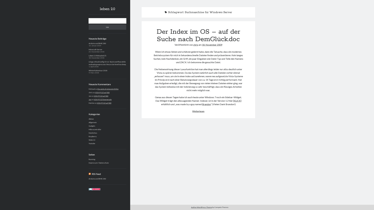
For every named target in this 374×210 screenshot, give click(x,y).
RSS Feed (96, 174)
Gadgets (92, 126)
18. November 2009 (212, 44)
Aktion (91, 119)
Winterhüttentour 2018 (98, 70)
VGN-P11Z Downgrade (103, 99)
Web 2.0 (92, 140)
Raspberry (93, 136)
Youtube (92, 143)
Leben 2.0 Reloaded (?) (97, 56)
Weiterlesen (198, 111)
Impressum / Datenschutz (99, 163)
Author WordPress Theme (201, 207)
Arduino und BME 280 (97, 43)
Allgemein (93, 122)
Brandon (206, 104)
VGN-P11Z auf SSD (102, 92)
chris (195, 44)
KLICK (237, 100)
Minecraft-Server (95, 49)
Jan (90, 99)
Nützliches (93, 133)
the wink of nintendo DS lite (107, 89)
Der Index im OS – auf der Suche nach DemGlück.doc (198, 35)
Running (92, 159)
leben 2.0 (107, 9)
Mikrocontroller (95, 129)
